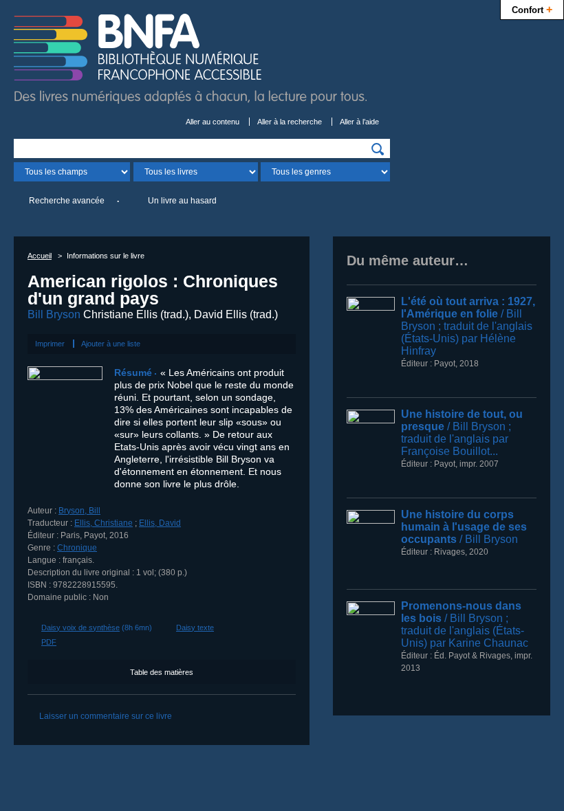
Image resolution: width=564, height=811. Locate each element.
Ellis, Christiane (103, 523)
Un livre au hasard (182, 200)
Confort (532, 9)
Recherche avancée (67, 200)
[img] (377, 149)
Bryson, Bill (79, 510)
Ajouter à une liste (110, 344)
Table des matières (161, 672)
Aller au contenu (212, 122)
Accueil (40, 256)
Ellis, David (160, 523)
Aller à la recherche (289, 122)
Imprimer (50, 344)
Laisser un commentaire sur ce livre (105, 716)
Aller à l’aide (359, 122)
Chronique (77, 548)
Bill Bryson (54, 314)
